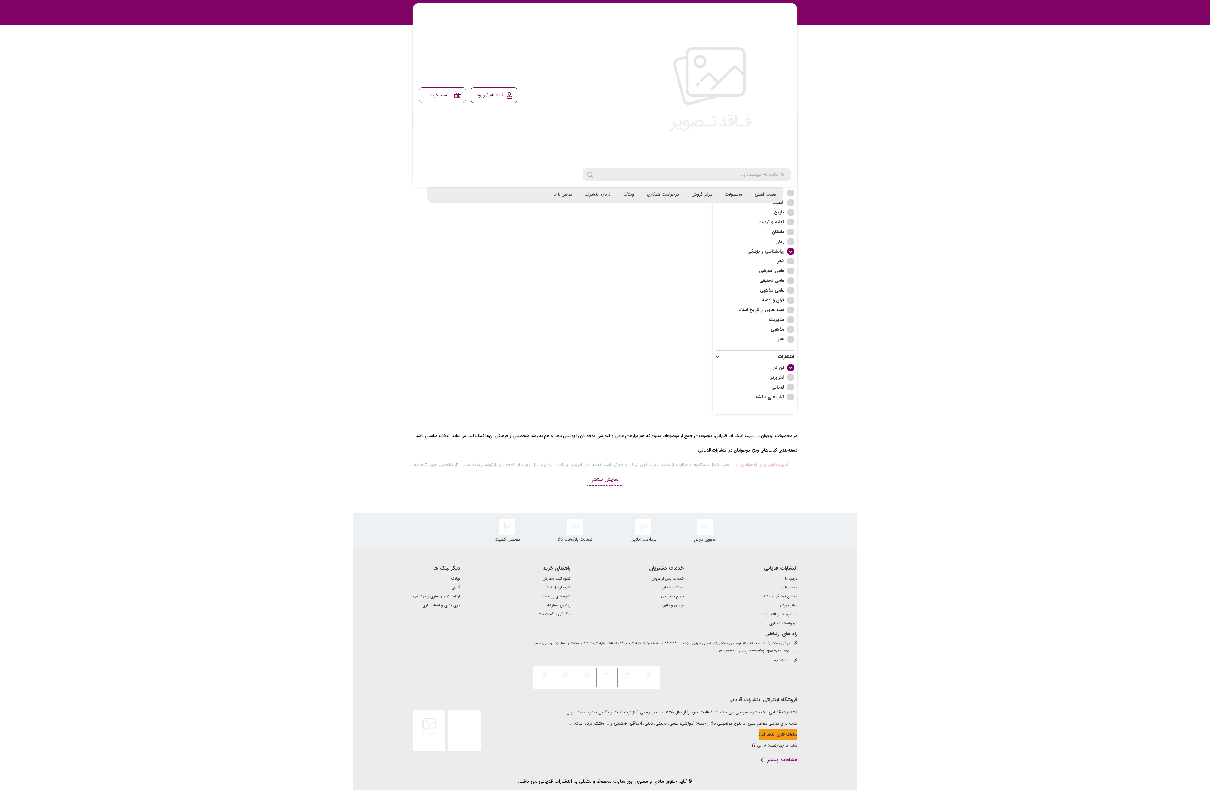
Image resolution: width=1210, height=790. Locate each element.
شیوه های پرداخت (556, 596)
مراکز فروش (702, 194)
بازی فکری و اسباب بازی (441, 605)
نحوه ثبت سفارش (556, 579)
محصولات (733, 194)
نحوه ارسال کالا (558, 587)
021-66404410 (779, 660)
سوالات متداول (672, 587)
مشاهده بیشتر (782, 760)
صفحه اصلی (765, 194)
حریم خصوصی (672, 596)
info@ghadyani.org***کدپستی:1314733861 (754, 651)
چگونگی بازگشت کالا (554, 614)
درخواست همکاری (663, 194)
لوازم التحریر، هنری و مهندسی (436, 596)
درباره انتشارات (598, 194)
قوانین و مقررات (671, 605)
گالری (456, 587)
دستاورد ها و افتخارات (780, 614)
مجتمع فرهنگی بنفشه (780, 596)
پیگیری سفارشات (557, 605)
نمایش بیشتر (605, 479)
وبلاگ (628, 194)
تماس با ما (563, 194)
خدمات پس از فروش (667, 579)
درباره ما (791, 579)
